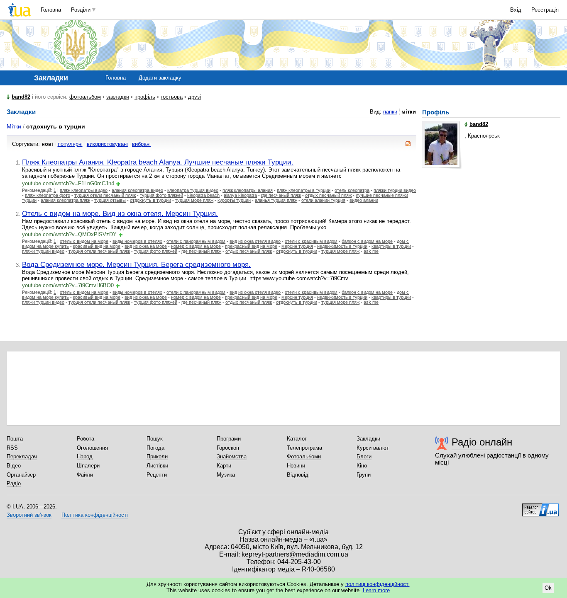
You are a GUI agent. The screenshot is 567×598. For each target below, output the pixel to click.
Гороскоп (228, 448)
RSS (12, 448)
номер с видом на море (196, 246)
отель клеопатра (352, 190)
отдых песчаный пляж (328, 195)
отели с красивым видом (311, 241)
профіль (144, 97)
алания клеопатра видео (137, 190)
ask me (371, 251)
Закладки (368, 439)
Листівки (157, 465)
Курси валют (373, 448)
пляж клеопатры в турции (303, 190)
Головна (51, 10)
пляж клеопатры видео (84, 190)
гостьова (172, 97)
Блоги (364, 456)
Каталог (297, 439)
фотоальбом (85, 97)
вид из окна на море (146, 246)
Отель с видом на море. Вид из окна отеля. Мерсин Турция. (120, 213)
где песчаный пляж (281, 195)
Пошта (15, 439)
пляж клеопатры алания (247, 190)
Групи (364, 475)
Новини (296, 465)
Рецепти (157, 475)
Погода (155, 448)
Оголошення (92, 448)
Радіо (14, 483)
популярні (70, 144)
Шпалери (88, 465)
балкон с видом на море (367, 241)
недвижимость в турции (342, 246)
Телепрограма (304, 448)
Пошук (155, 439)
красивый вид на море (96, 246)
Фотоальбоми (304, 456)
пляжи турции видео (395, 190)
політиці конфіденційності (377, 584)
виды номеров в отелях (137, 241)
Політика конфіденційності (94, 515)
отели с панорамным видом (195, 241)
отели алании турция (323, 200)
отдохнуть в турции (150, 200)
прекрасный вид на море (251, 246)
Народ (85, 456)
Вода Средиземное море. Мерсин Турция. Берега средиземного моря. (136, 264)
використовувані (107, 144)
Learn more (376, 590)
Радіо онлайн (482, 442)
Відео (14, 465)
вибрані (141, 144)
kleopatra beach (203, 195)
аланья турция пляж (276, 200)
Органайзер (21, 475)
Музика (226, 475)
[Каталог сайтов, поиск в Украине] (540, 507)
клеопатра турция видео (192, 190)
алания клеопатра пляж (65, 200)
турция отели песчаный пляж (105, 195)
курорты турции (234, 200)
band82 (21, 97)
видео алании (363, 200)
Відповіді (298, 475)
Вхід (515, 10)
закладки (117, 97)
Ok (548, 588)
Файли (85, 475)
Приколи (157, 456)
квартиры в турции (391, 246)
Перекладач (22, 456)
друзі (194, 97)
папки (390, 112)
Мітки (14, 126)
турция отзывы (110, 200)
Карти (224, 465)
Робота (85, 439)
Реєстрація (545, 10)
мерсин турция (297, 246)
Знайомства (232, 456)
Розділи (80, 10)
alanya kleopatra (240, 195)
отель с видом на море (84, 241)
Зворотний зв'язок (29, 515)
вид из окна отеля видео (255, 241)
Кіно (362, 465)
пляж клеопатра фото (47, 195)
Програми (229, 439)
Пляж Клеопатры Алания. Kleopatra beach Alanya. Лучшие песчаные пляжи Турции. (157, 162)
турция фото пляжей (161, 195)
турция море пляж (194, 200)
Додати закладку (160, 78)
